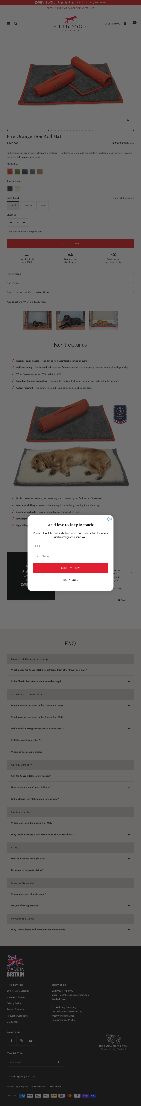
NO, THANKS (70, 580)
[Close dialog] (110, 519)
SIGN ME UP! (70, 568)
